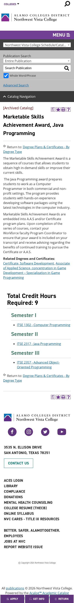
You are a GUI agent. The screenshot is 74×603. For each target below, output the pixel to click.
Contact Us (18, 463)
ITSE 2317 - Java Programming (39, 344)
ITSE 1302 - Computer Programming (43, 325)
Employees (13, 536)
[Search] (67, 68)
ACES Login (13, 480)
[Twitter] (45, 435)
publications (15, 588)
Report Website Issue (23, 547)
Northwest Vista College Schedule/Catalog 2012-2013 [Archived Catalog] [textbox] (38, 45)
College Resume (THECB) (25, 508)
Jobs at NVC (14, 541)
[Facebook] (12, 435)
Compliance (14, 491)
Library (11, 486)
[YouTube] (61, 435)
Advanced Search (16, 85)
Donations (13, 497)
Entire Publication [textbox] (18, 61)
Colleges (10, 4)
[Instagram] (28, 435)
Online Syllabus (19, 513)
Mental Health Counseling (28, 502)
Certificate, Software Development (28, 263)
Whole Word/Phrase (23, 75)
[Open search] (67, 3)
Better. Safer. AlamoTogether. (32, 530)
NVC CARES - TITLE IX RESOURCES (31, 519)
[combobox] (37, 44)
